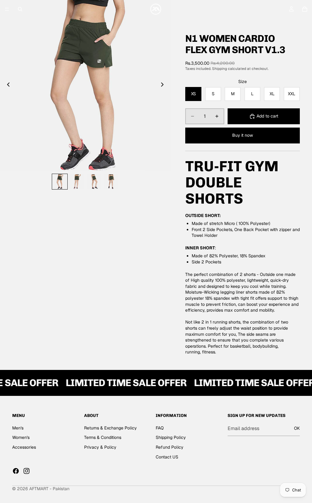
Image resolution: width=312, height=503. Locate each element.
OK (297, 428)
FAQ (160, 428)
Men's (17, 428)
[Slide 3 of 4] (94, 181)
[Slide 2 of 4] (76, 181)
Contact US (167, 457)
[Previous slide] (6, 85)
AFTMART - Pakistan (49, 488)
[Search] (20, 9)
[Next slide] (164, 85)
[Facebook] (16, 471)
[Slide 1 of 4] (59, 181)
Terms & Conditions (102, 437)
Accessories (24, 447)
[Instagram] (26, 471)
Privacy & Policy (100, 447)
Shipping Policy (171, 437)
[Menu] (7, 9)
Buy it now (242, 135)
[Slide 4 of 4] (111, 181)
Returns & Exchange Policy (110, 428)
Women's (21, 437)
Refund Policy (169, 447)
